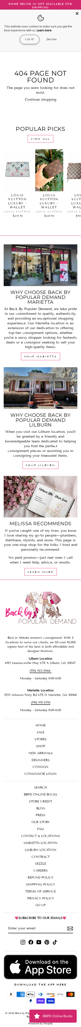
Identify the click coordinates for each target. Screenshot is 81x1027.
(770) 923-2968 (40, 671)
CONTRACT (41, 857)
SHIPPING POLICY (40, 884)
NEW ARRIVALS (41, 753)
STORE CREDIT (40, 801)
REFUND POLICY (40, 877)
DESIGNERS (41, 760)
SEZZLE (40, 863)
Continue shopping (40, 99)
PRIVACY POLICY (40, 898)
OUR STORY (41, 822)
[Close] (77, 13)
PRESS (40, 815)
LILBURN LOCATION (40, 850)
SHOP (40, 746)
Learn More (41, 572)
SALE (40, 732)
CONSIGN (40, 767)
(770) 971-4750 (40, 702)
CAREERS (40, 870)
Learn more (44, 30)
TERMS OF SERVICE (40, 891)
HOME (41, 725)
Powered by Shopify (40, 1023)
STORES (41, 739)
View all (40, 138)
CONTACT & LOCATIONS (40, 836)
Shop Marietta (40, 356)
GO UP (40, 905)
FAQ (40, 829)
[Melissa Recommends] (40, 497)
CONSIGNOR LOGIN (40, 774)
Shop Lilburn (40, 465)
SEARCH (40, 787)
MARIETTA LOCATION (40, 843)
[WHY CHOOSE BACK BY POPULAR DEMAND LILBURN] (40, 388)
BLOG (40, 808)
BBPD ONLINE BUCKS (40, 794)
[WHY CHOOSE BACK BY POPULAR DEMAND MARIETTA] (40, 265)
